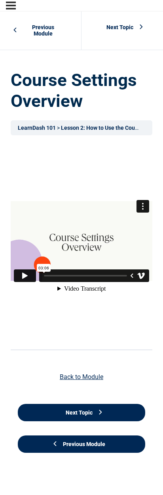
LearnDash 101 (37, 128)
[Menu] (11, 5)
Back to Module (81, 377)
